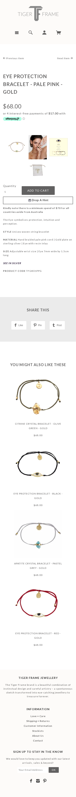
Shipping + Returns (38, 720)
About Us (38, 735)
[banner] (38, 13)
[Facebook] (31, 781)
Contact (38, 740)
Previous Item (15, 58)
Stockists (38, 730)
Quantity (9, 186)
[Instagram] (38, 781)
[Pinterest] (45, 781)
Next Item (63, 58)
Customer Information (38, 725)
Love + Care (38, 716)
